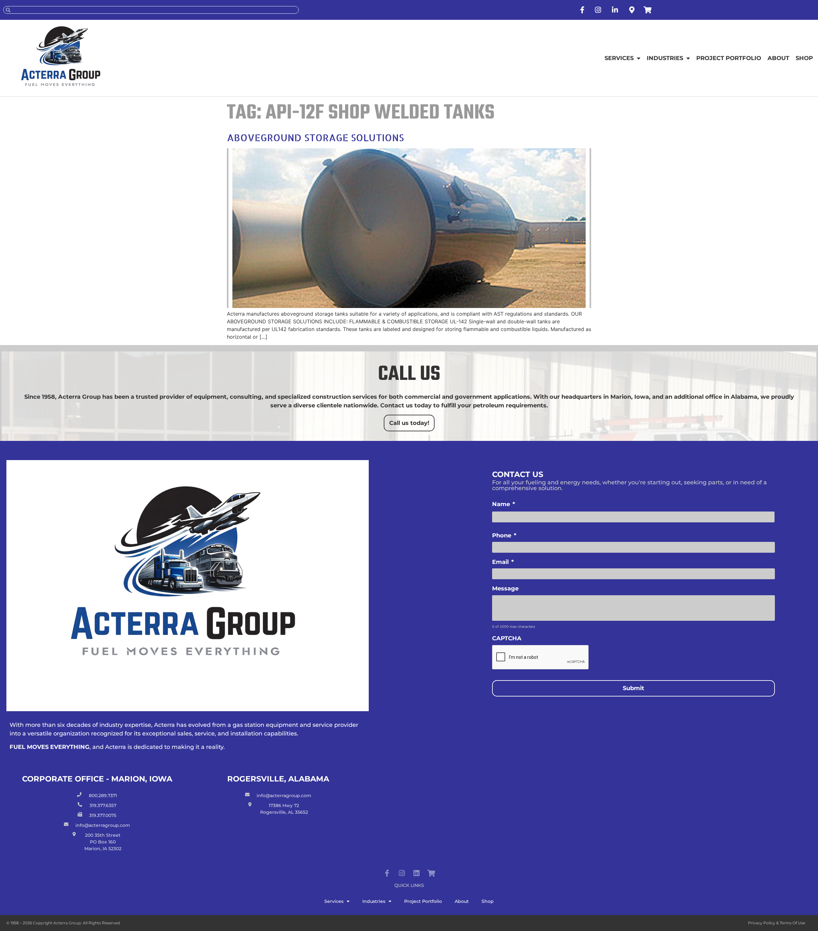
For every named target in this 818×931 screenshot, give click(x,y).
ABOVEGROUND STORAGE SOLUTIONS (315, 137)
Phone (504, 535)
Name (503, 504)
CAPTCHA (506, 638)
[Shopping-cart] (431, 873)
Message (505, 588)
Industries (665, 58)
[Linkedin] (416, 873)
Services (619, 58)
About (778, 58)
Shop (804, 58)
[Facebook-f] (386, 873)
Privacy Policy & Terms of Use (776, 922)
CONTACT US (698, 9)
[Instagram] (401, 873)
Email (503, 562)
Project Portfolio (728, 58)
